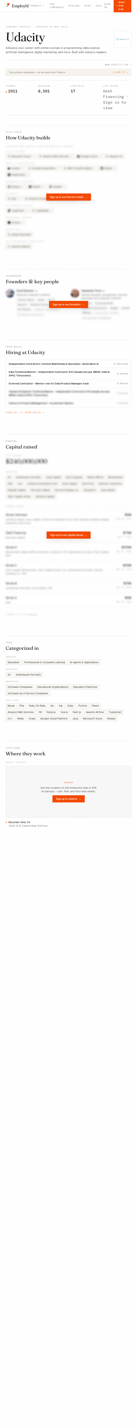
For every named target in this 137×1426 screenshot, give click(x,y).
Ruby (70, 705)
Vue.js (64, 712)
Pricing (74, 5)
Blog (88, 5)
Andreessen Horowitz (28, 674)
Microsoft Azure (92, 718)
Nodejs (111, 718)
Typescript (115, 712)
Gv (9, 674)
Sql (61, 705)
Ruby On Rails (37, 705)
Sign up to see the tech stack (68, 196)
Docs (99, 5)
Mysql (11, 705)
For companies (57, 6)
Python (82, 705)
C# (40, 712)
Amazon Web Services (21, 712)
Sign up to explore (68, 798)
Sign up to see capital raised (68, 534)
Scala (32, 718)
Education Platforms (85, 687)
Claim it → (120, 72)
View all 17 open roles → (25, 412)
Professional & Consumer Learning (44, 662)
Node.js (51, 712)
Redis (20, 718)
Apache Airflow (95, 712)
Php (22, 705)
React (95, 705)
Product (36, 5)
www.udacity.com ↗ (118, 64)
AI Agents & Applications (84, 662)
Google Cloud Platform (53, 718)
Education (13, 662)
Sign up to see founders (69, 304)
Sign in (107, 6)
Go (52, 705)
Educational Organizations (52, 687)
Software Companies (20, 687)
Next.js (77, 712)
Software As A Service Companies (28, 693)
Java (75, 718)
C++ (10, 718)
